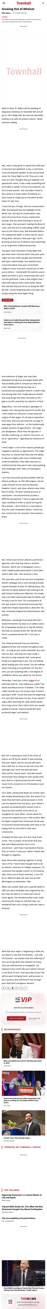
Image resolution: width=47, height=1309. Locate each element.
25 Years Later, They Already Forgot (17, 1138)
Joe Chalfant (7, 1066)
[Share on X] (3, 988)
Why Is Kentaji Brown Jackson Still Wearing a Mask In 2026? (23, 1062)
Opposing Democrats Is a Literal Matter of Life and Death (22, 1196)
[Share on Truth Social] (8, 988)
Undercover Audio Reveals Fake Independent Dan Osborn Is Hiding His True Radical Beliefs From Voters (22, 1100)
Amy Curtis (7, 1105)
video (31, 680)
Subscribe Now (34, 1018)
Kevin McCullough (9, 1141)
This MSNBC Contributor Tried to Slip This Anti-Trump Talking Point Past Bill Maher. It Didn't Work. (24, 1289)
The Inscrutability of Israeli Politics (18, 1218)
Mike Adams (6, 13)
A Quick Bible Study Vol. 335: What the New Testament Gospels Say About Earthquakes (22, 1208)
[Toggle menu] (4, 3)
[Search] (43, 3)
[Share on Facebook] (12, 988)
